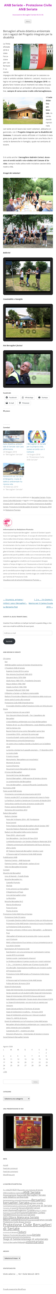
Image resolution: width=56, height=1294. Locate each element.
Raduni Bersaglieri (10, 813)
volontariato (35, 1242)
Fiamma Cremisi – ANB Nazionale (17, 860)
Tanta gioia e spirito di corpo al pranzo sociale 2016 (24, 803)
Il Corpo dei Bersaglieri (13, 772)
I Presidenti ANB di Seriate (15, 668)
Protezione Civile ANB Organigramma (19, 702)
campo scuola (36, 1202)
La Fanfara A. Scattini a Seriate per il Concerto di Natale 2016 (28, 800)
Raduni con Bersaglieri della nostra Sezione (21, 832)
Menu (28, 21)
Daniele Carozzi (33, 1207)
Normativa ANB (9, 788)
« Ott (5, 1072)
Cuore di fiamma (12, 766)
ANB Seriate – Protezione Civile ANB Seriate (28, 7)
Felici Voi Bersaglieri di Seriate (16, 867)
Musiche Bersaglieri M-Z (14, 901)
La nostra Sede (12, 753)
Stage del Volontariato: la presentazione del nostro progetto (29, 990)
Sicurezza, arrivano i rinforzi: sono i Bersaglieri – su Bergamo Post (15, 603)
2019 (16, 1189)
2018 (11, 1189)
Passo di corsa (11, 908)
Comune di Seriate (41, 1205)
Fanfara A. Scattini (40, 1210)
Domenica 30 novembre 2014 (16, 810)
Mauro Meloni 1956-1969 (15, 684)
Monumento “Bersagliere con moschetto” (22, 759)
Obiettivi (23, 1220)
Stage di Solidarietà (14, 1239)
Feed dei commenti (10, 1171)
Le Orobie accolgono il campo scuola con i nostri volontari (28, 961)
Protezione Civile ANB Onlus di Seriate (17, 914)
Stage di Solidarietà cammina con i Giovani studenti (26, 1015)
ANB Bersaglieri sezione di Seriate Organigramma (23, 665)
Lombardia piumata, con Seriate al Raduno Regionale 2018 (28, 841)
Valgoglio (22, 1242)
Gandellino (8, 1214)
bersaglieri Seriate (41, 500)
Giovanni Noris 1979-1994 (16, 677)
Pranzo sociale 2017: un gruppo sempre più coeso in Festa (27, 797)
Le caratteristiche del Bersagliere (18, 781)
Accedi (5, 1165)
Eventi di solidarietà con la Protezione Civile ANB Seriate (26, 1021)
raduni (22, 1232)
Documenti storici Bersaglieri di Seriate (21, 769)
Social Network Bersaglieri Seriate (16, 1037)
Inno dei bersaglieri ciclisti (16, 895)
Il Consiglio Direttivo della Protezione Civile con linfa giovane (29, 706)
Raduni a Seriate (11, 816)
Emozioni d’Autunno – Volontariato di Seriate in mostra (27, 1034)
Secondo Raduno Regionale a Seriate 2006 (22, 829)
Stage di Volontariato (13, 986)
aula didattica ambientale (15, 1197)
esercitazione (10, 1210)
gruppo (32, 1214)
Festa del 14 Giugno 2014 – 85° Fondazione (22, 819)
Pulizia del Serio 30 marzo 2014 (18, 983)
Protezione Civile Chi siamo (15, 917)
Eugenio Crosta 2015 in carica (17, 671)
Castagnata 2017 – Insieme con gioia (20, 1031)
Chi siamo (7, 658)
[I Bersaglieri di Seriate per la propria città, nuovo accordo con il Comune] (37, 437)
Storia (5, 709)
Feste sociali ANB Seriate (12, 791)
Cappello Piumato (13, 882)
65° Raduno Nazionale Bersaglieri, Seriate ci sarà (24, 851)
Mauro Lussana (11, 1219)
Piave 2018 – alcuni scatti (15, 835)
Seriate (36, 1234)
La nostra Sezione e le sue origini (17, 712)
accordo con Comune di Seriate (31, 1190)
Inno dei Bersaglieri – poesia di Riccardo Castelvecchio (27, 784)
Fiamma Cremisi (9, 1213)
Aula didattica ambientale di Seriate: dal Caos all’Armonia (13, 446)
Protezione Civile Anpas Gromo (17, 1222)
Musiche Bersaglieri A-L (13, 879)
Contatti (6, 870)
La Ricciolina (11, 898)
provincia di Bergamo (10, 1232)
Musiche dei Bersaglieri (12, 873)
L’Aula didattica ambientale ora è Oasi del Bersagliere (26, 721)
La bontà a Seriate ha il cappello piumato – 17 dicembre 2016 (29, 750)
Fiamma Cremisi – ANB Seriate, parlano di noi (22, 863)
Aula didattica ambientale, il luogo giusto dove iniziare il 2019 (29, 999)
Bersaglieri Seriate (38, 497)
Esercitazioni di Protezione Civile (17, 949)
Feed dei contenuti (10, 1168)
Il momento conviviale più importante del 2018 (23, 794)
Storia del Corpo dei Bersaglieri (18, 775)
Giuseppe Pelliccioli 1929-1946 (17, 690)
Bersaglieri (38, 1200)
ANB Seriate (31, 1192)
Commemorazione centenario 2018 (16, 1206)
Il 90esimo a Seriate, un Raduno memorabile (22, 693)
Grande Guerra (23, 1215)
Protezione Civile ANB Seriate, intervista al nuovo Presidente (29, 923)
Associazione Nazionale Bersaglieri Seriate (24, 1194)
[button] (22, 285)
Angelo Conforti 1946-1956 (16, 687)
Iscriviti (9, 641)
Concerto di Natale (9, 1208)
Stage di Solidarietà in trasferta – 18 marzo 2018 (24, 1012)
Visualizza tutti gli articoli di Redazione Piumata (22, 580)
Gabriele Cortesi (20, 503)
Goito (15, 1215)
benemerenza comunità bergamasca (17, 1200)
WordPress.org (9, 1174)
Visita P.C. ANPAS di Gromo (16, 1018)
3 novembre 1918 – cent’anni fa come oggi (22, 734)
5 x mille (6, 1190)
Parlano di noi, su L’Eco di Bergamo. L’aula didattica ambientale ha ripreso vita (13, 480)
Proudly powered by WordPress (14, 1289)
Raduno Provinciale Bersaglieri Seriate (17, 1235)
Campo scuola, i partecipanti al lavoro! (21, 958)
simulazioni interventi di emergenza (17, 1237)
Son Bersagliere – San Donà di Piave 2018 (22, 838)
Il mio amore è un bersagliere (17, 889)
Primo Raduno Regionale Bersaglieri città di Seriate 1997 (27, 826)
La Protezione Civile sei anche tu (18, 926)
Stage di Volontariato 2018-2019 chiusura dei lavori (25, 996)
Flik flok (9, 885)
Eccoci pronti (11, 822)
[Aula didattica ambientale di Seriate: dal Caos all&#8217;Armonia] (13, 437)
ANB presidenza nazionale (13, 1193)
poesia (35, 1220)
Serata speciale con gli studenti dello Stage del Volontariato (29, 993)
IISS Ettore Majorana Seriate (21, 1217)
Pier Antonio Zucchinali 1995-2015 (19, 674)
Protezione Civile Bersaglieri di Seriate (23, 507)
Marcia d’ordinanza (13, 904)
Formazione (21, 1212)
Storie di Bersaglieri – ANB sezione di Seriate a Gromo (26, 778)
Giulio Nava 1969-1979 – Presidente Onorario (23, 680)
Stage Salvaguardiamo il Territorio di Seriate (23, 1008)
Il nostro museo (12, 756)
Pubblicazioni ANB (10, 857)
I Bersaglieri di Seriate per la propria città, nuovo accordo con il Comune (36, 448)
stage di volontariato (37, 1239)
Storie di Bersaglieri (10, 1242)
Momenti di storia (13, 762)
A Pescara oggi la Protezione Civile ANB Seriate (24, 854)
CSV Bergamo (21, 1208)
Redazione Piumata (12, 510)
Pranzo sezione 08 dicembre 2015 (17, 807)
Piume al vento (12, 911)
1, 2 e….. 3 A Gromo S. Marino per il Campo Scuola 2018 (41, 603)
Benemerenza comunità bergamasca (20, 740)
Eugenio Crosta (25, 1210)
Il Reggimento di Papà (14, 892)
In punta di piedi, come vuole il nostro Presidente (25, 737)
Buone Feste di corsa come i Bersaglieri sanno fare (25, 731)
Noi (6, 661)
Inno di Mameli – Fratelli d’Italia (17, 876)
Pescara (30, 1220)
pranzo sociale (45, 1219)
